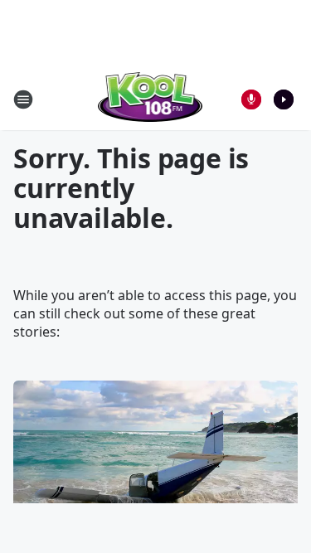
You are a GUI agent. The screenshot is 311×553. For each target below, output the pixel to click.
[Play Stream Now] (284, 99)
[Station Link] (150, 99)
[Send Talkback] (251, 99)
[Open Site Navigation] (23, 99)
